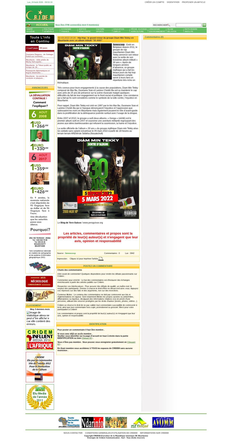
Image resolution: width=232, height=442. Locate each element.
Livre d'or (43, 295)
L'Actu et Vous (39, 39)
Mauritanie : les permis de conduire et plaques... (36, 77)
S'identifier (173, 2)
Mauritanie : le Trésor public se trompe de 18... (38, 66)
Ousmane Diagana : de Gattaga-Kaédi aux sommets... (39, 55)
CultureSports (100, 30)
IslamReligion (171, 30)
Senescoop (70, 253)
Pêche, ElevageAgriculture (139, 30)
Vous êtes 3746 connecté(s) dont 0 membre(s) (77, 25)
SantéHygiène (30, 30)
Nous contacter (73, 433)
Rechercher (160, 25)
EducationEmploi (118, 30)
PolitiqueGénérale (49, 30)
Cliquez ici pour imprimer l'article (84, 259)
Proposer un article (193, 2)
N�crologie (43, 281)
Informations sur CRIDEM (154, 433)
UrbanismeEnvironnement (157, 30)
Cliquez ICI (87, 338)
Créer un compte (154, 2)
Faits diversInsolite (191, 30)
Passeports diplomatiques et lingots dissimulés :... (38, 72)
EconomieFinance (66, 30)
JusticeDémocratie (85, 30)
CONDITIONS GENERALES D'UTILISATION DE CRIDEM (111, 433)
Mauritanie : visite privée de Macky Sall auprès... (37, 61)
